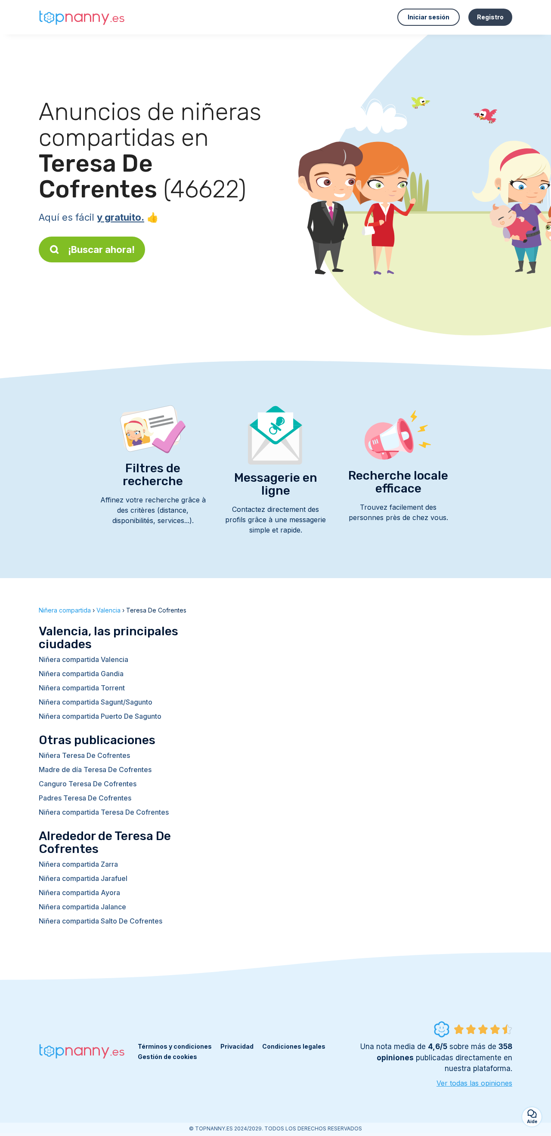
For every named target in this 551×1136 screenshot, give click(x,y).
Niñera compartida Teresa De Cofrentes (104, 812)
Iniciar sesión (428, 17)
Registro (490, 17)
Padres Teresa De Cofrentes (85, 798)
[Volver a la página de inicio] (82, 17)
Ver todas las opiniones (474, 1083)
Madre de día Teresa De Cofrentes (95, 769)
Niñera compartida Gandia (81, 673)
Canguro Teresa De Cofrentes (87, 783)
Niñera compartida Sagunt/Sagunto (95, 702)
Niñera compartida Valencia (83, 659)
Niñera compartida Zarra (78, 864)
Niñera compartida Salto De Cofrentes (100, 921)
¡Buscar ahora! (101, 249)
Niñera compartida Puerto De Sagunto (100, 716)
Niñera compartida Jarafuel (83, 878)
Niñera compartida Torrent (82, 687)
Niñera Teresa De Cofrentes (84, 755)
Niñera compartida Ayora (79, 892)
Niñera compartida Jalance (82, 906)
